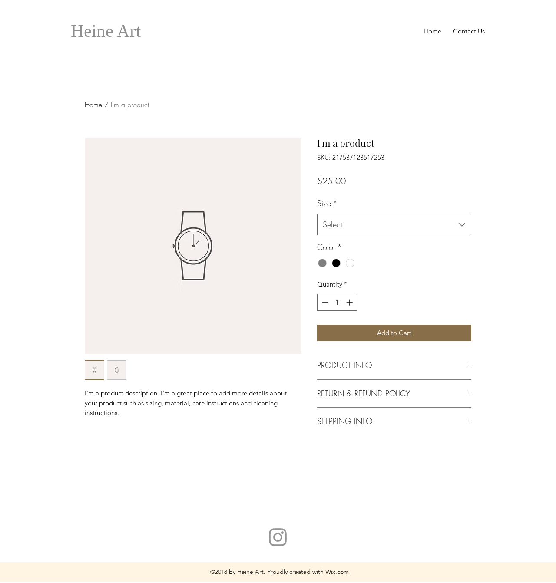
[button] (106, 31)
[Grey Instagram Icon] (278, 537)
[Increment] (350, 302)
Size (327, 203)
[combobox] (394, 225)
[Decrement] (324, 302)
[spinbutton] (337, 302)
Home (93, 104)
